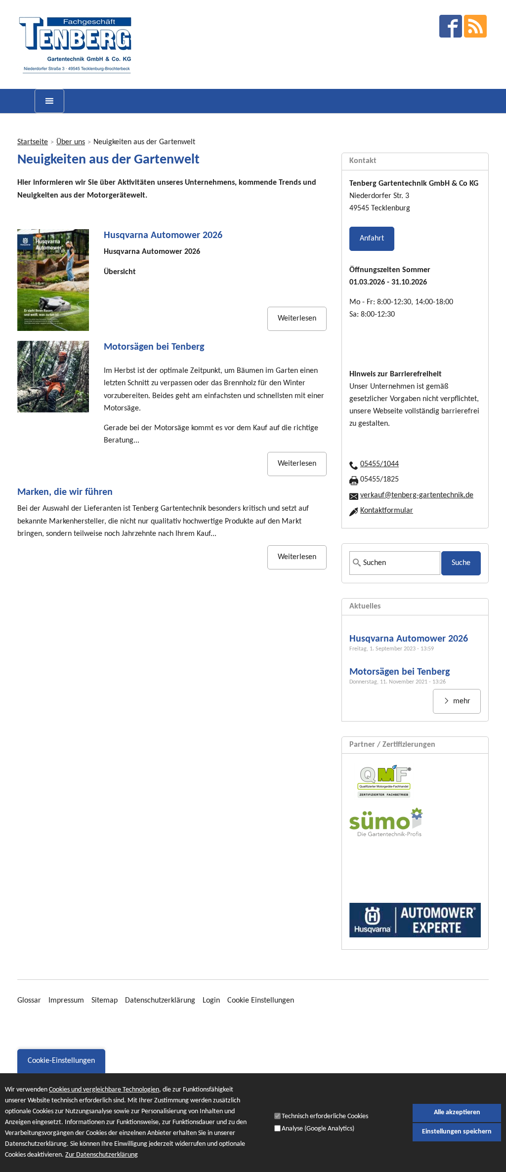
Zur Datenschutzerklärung (101, 1155)
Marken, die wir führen (65, 492)
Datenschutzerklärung (160, 1001)
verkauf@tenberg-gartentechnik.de (416, 495)
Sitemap (104, 1001)
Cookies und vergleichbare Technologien (104, 1089)
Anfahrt (372, 238)
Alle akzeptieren (457, 1112)
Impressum (66, 1001)
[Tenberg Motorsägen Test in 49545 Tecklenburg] (53, 376)
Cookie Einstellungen (260, 1001)
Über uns (70, 142)
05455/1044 (379, 464)
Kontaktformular (386, 511)
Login (211, 1001)
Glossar (29, 1001)
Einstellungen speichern (457, 1131)
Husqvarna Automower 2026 (163, 236)
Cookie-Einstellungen (61, 1061)
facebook (450, 26)
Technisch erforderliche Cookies (325, 1116)
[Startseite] (76, 44)
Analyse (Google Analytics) (318, 1128)
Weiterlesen (297, 319)
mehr (460, 701)
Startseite (32, 142)
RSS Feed (475, 26)
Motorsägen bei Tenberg (154, 347)
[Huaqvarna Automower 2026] (53, 280)
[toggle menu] (49, 101)
